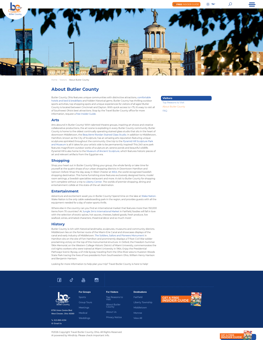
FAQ (165, 110)
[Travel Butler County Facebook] (59, 280)
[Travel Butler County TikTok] (71, 278)
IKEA (114, 172)
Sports (82, 297)
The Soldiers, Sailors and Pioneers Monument (119, 235)
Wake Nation (148, 196)
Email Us (58, 323)
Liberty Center (94, 182)
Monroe (138, 313)
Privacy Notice (114, 317)
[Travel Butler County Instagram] (96, 280)
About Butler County (174, 106)
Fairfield (138, 297)
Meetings (84, 307)
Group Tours (85, 302)
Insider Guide (187, 4)
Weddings (84, 318)
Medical (83, 313)
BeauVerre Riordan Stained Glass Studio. (105, 134)
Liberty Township (143, 302)
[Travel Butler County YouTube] (83, 280)
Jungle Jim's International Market (101, 211)
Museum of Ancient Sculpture (102, 151)
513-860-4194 (60, 320)
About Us (111, 312)
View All (138, 318)
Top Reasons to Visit (173, 102)
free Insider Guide (86, 114)
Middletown (140, 307)
